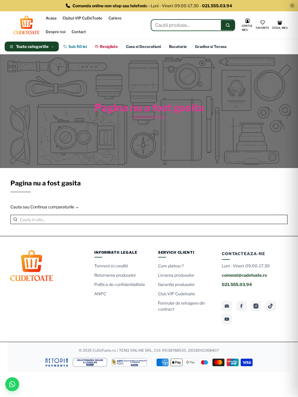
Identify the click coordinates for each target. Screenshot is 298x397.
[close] (292, 5)
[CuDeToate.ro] (26, 25)
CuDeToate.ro (104, 350)
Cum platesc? (171, 265)
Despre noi (55, 31)
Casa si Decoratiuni (143, 46)
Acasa (51, 18)
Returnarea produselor (115, 275)
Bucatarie (178, 46)
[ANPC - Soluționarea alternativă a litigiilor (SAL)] (129, 362)
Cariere (115, 18)
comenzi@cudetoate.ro (244, 275)
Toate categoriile (32, 46)
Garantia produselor (176, 284)
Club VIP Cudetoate (176, 293)
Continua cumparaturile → (54, 206)
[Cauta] (228, 25)
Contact (79, 31)
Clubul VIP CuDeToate (82, 18)
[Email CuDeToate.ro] (227, 306)
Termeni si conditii (111, 265)
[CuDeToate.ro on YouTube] (227, 319)
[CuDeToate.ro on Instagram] (256, 306)
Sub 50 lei (77, 46)
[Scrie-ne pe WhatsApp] (12, 384)
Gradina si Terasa (210, 46)
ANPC (100, 293)
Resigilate (109, 46)
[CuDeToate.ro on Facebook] (241, 306)
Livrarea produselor (176, 275)
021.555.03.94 (237, 284)
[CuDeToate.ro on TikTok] (270, 306)
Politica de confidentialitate (119, 284)
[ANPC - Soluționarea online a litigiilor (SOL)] (90, 362)
